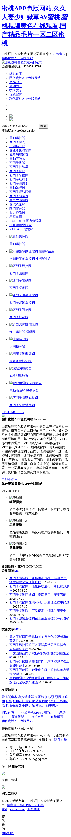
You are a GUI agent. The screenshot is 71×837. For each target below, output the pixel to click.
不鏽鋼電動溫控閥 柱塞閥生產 (30, 258)
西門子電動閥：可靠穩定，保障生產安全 (37, 610)
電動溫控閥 (17, 138)
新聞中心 (15, 86)
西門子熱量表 (18, 196)
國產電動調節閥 (20, 150)
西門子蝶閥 (17, 162)
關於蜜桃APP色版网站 (25, 78)
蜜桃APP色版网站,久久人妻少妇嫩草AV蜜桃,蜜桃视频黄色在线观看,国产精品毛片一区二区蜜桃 (35, 26)
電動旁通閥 (17, 158)
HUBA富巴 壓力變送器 (25, 221)
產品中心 (15, 82)
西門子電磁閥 (18, 175)
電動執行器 (17, 187)
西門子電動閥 (18, 288)
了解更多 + (9, 479)
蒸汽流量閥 (17, 204)
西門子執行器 (18, 179)
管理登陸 (33, 809)
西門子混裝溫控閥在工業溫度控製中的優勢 (39, 618)
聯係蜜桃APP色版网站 (17, 58)
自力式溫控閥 (18, 200)
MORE (18, 570)
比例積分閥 (17, 146)
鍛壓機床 (52, 705)
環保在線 (60, 739)
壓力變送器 (17, 212)
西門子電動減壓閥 (22, 405)
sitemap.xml (17, 809)
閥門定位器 (17, 208)
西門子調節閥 (18, 317)
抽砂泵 (49, 697)
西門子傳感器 (18, 183)
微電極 (39, 697)
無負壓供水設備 (20, 225)
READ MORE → (13, 412)
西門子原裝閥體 (20, 192)
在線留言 (59, 54)
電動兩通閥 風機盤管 (24, 390)
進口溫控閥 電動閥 (22, 331)
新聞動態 (18, 716)
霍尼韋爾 (15, 217)
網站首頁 (15, 73)
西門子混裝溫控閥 (22, 302)
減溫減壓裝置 (18, 154)
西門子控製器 (18, 167)
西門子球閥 (17, 171)
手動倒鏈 (28, 705)
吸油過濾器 (13, 705)
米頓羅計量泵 (22, 701)
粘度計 (40, 705)
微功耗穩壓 (40, 701)
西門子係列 (17, 142)
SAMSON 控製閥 (21, 229)
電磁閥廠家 (9, 697)
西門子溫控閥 (18, 273)
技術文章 (15, 90)
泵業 (9, 701)
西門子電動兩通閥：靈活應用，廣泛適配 (37, 594)
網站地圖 (8, 833)
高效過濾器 (26, 697)
